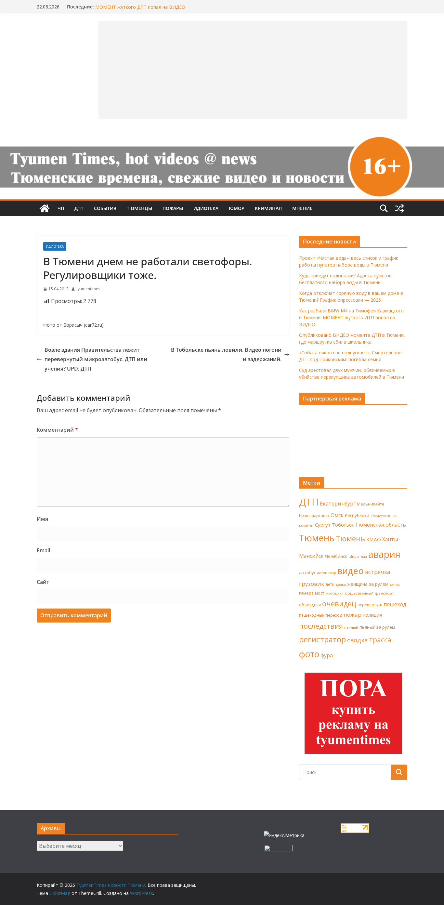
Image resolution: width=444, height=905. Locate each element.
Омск (337, 515)
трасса (380, 639)
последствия (321, 626)
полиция (372, 615)
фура (326, 655)
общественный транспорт (369, 593)
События (105, 208)
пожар (352, 614)
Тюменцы (139, 208)
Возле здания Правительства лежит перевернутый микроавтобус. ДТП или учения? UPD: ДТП (96, 359)
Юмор (236, 208)
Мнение (302, 208)
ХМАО (373, 539)
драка (341, 584)
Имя (42, 518)
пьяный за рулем (377, 627)
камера (306, 593)
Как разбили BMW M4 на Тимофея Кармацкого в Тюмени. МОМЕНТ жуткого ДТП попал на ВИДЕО (159, 9)
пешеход (395, 604)
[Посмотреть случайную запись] (399, 208)
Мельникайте (371, 504)
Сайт (43, 581)
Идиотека (205, 208)
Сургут (323, 524)
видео (350, 571)
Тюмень (316, 537)
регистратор (322, 639)
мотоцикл (334, 593)
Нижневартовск (314, 515)
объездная (310, 604)
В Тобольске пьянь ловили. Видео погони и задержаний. (226, 354)
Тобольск (343, 524)
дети (329, 584)
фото (309, 654)
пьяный (351, 627)
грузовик (311, 583)
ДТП (79, 208)
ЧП (61, 208)
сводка (357, 640)
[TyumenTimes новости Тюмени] (44, 208)
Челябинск (336, 556)
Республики (357, 515)
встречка (377, 572)
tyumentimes (88, 289)
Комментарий (57, 429)
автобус (307, 572)
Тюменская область (380, 524)
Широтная (357, 556)
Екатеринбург (338, 503)
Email (43, 550)
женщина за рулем (367, 584)
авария (384, 554)
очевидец (339, 603)
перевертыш (370, 605)
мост (319, 593)
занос (395, 584)
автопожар (326, 573)
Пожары (173, 208)
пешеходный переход (320, 615)
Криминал (268, 208)
